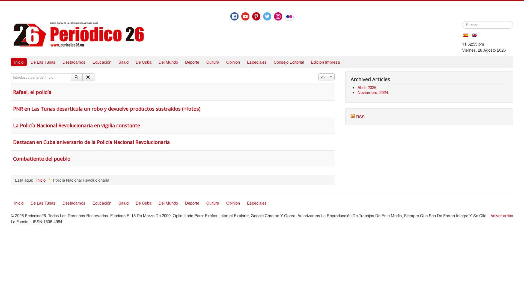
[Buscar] (77, 77)
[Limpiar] (88, 77)
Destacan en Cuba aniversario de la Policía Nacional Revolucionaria (91, 142)
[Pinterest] (256, 16)
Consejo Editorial (289, 62)
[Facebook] (234, 16)
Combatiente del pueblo (41, 158)
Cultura (212, 62)
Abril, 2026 (367, 87)
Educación (102, 62)
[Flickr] (289, 16)
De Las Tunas (43, 62)
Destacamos (73, 62)
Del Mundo (168, 62)
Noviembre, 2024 (373, 92)
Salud (123, 62)
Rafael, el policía (32, 92)
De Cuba (143, 62)
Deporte (192, 62)
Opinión (233, 62)
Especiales (257, 62)
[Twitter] (267, 16)
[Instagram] (278, 16)
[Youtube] (245, 16)
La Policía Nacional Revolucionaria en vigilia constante (76, 125)
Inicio (18, 62)
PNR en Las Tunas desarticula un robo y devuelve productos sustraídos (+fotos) (106, 108)
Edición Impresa (325, 62)
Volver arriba (502, 215)
